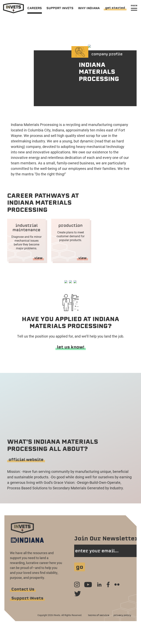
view (38, 258)
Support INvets (27, 598)
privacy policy (122, 615)
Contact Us (22, 589)
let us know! (70, 347)
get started (115, 8)
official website (26, 459)
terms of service (98, 615)
